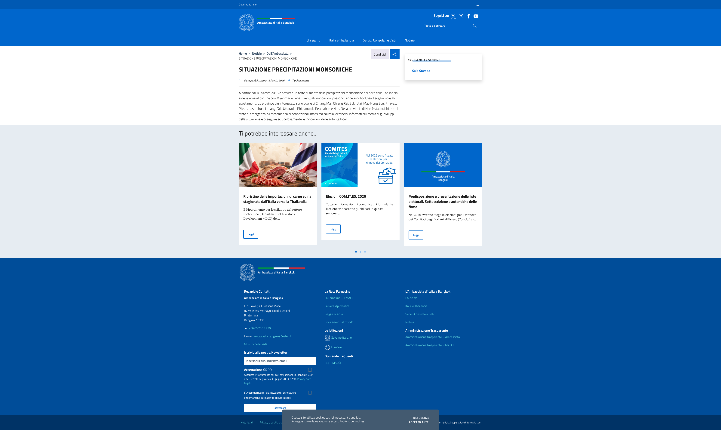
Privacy (301, 379)
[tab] (356, 252)
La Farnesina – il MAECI (339, 298)
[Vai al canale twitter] (452, 16)
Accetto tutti (419, 422)
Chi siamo (411, 298)
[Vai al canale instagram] (460, 16)
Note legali (247, 422)
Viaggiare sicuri (334, 314)
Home (243, 53)
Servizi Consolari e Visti (419, 314)
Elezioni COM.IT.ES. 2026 (346, 196)
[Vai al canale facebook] (467, 16)
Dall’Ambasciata (278, 53)
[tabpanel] (278, 195)
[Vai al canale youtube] (475, 16)
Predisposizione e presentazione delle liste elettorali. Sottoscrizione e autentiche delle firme (443, 201)
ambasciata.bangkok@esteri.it (272, 336)
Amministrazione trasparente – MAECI (429, 345)
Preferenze (421, 417)
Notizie (257, 53)
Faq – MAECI (333, 362)
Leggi (253, 234)
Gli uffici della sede (255, 344)
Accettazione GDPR (258, 369)
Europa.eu (336, 347)
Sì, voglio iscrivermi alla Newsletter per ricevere (270, 393)
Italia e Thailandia (416, 306)
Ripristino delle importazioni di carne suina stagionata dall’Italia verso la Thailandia (277, 198)
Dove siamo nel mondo (339, 322)
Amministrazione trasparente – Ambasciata (432, 337)
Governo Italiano (247, 4)
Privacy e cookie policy (273, 422)
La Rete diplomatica (337, 306)
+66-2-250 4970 (260, 328)
